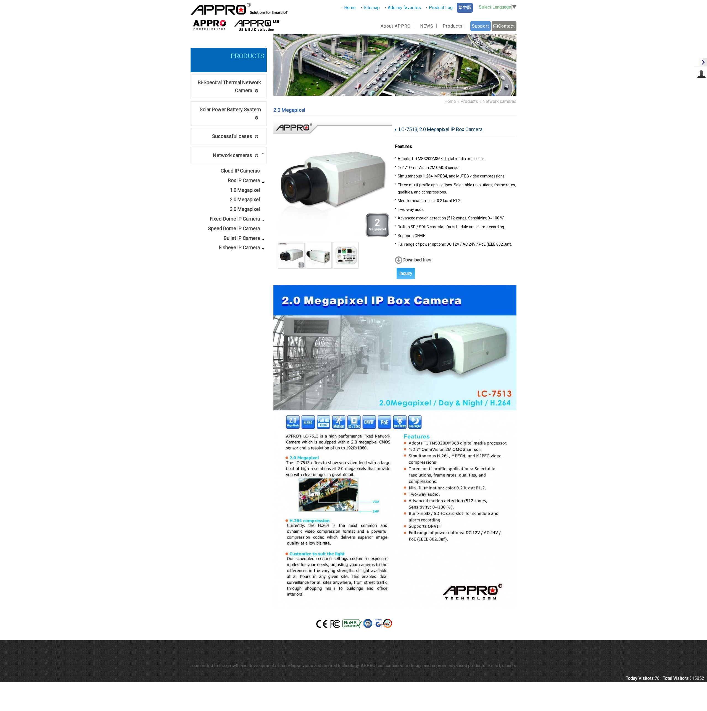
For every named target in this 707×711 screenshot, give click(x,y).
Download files (416, 259)
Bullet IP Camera (242, 238)
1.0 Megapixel (245, 190)
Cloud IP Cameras (240, 171)
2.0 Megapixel (245, 199)
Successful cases (232, 136)
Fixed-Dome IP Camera (235, 219)
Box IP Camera (244, 180)
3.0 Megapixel (245, 209)
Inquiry (405, 273)
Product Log (441, 7)
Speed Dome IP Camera (234, 228)
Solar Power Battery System (230, 109)
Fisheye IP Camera (239, 247)
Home (450, 101)
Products (469, 101)
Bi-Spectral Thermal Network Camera (229, 86)
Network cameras (232, 155)
